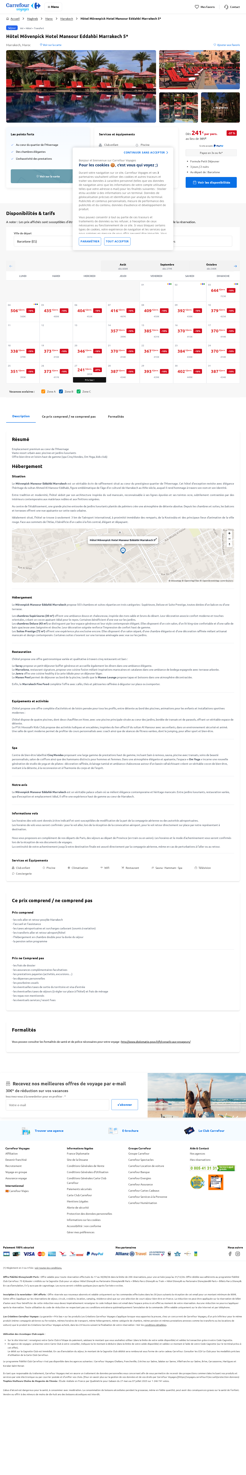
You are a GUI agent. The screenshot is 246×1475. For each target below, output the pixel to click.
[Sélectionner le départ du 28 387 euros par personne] (123, 372)
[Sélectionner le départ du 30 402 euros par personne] (189, 372)
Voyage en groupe (16, 1172)
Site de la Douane (77, 1159)
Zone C (86, 391)
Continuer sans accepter (144, 152)
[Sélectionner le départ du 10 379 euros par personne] (223, 312)
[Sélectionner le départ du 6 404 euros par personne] (89, 312)
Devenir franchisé (16, 1159)
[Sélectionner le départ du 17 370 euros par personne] (223, 332)
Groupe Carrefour (138, 1153)
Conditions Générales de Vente (85, 1165)
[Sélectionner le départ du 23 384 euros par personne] (189, 352)
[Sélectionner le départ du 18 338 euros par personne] (22, 352)
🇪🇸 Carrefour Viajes (17, 1191)
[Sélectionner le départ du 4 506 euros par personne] (22, 312)
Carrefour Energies (139, 1178)
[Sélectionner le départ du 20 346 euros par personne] (89, 352)
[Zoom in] (229, 533)
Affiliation (11, 1153)
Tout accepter (117, 241)
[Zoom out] (229, 539)
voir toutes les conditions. (48, 1267)
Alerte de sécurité (78, 1207)
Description (21, 416)
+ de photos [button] (220, 107)
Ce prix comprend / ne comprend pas (69, 416)
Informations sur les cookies (84, 1219)
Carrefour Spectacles (141, 1159)
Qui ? (158, 233)
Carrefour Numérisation (142, 1202)
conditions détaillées (155, 1324)
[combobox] (47, 238)
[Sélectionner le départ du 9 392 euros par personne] (189, 312)
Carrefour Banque (139, 1172)
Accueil (15, 18)
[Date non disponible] (156, 291)
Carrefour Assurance (140, 1184)
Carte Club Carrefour (79, 1195)
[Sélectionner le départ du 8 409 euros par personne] (156, 312)
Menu (55, 7)
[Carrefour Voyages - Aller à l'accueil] (23, 6)
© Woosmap (175, 580)
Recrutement (13, 1165)
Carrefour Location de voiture (146, 1165)
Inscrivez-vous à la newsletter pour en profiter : (36, 1096)
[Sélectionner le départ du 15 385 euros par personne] (156, 332)
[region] (123, 199)
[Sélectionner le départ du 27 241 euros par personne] (89, 372)
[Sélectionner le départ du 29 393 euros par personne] (156, 372)
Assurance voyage (16, 1178)
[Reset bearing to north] (229, 544)
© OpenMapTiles (190, 580)
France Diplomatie (78, 1153)
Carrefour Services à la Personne (147, 1196)
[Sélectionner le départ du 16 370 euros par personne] (189, 332)
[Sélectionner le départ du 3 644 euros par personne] (223, 292)
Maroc (49, 18)
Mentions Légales (77, 1201)
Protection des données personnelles (89, 1213)
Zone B (69, 391)
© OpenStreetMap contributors (216, 580)
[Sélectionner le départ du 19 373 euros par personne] (56, 352)
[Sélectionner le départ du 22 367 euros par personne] (156, 352)
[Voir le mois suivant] (235, 266)
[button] (81, 86)
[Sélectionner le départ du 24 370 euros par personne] (223, 352)
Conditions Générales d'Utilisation (87, 1172)
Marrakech (66, 18)
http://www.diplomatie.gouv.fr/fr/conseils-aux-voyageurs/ (155, 1041)
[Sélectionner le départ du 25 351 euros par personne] (22, 372)
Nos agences (197, 1153)
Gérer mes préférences (80, 1232)
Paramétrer (90, 241)
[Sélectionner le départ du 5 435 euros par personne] (56, 312)
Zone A (51, 391)
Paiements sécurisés (79, 1189)
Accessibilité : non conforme (84, 1226)
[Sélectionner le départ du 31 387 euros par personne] (223, 372)
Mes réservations (200, 1159)
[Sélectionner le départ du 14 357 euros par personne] (123, 332)
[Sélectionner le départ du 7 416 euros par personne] (123, 312)
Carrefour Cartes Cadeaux (143, 1190)
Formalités (116, 416)
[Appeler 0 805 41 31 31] (215, 1168)
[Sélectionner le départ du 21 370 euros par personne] (123, 352)
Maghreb (32, 18)
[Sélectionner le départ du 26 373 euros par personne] (56, 372)
